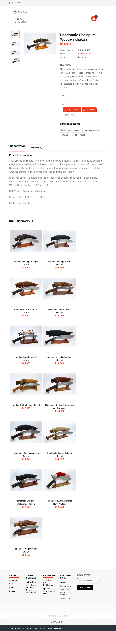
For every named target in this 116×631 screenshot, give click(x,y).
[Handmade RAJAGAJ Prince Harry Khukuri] (59, 480)
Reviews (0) (36, 147)
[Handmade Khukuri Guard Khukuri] (26, 288)
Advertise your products (32, 586)
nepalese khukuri (91, 130)
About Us (13, 580)
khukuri (65, 135)
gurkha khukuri (79, 135)
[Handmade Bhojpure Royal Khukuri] (26, 240)
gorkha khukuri (73, 130)
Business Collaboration (32, 591)
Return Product (63, 594)
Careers (12, 591)
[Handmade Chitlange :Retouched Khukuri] (26, 480)
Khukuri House (84, 54)
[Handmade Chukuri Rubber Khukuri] (59, 336)
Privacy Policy (66, 586)
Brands (12, 587)
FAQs (62, 582)
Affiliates (47, 580)
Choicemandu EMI (49, 593)
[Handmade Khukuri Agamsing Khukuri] (26, 432)
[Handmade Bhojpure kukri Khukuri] (59, 240)
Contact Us (65, 598)
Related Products (21, 220)
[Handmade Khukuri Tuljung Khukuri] (59, 432)
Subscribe (85, 587)
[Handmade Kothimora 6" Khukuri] (26, 336)
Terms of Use (65, 590)
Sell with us (31, 582)
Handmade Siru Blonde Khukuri (26, 405)
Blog (11, 584)
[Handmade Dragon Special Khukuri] (26, 528)
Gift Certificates (48, 584)
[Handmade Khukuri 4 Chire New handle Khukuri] (59, 384)
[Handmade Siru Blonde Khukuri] (26, 384)
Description (18, 146)
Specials (46, 589)
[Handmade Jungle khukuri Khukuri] (59, 288)
